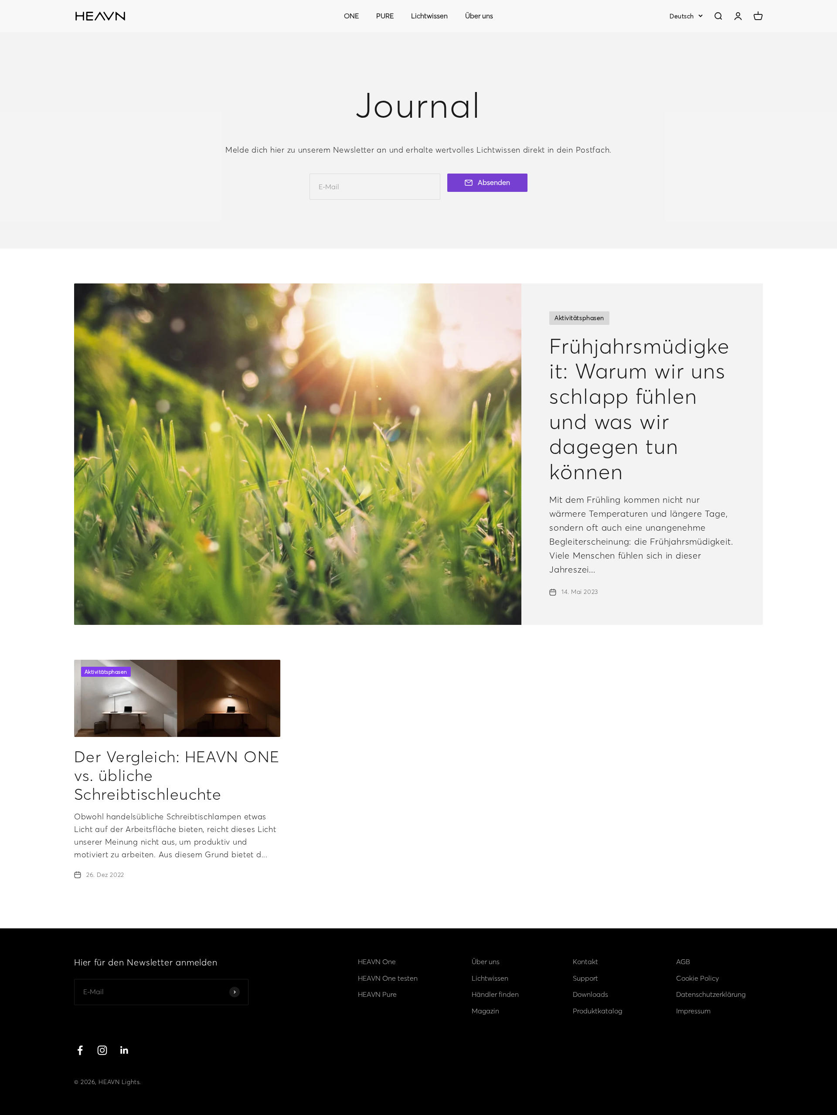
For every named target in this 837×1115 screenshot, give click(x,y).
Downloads (590, 994)
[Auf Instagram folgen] (102, 1050)
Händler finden (495, 994)
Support (585, 978)
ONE (351, 15)
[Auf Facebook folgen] (80, 1050)
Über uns (479, 15)
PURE (385, 15)
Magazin (485, 1010)
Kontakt (585, 961)
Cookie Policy (697, 978)
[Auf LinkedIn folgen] (124, 1050)
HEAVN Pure (377, 994)
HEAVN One (377, 961)
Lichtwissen (429, 15)
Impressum (693, 1010)
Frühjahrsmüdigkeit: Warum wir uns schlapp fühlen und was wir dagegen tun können (639, 408)
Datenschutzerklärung (710, 994)
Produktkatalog (597, 1010)
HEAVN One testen (388, 978)
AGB (683, 961)
